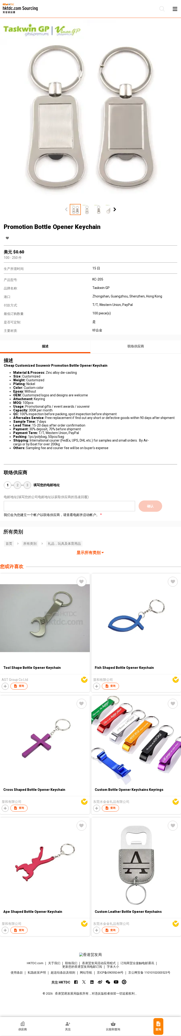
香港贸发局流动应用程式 (99, 963)
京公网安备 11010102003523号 (149, 972)
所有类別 (30, 543)
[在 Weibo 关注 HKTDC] (100, 982)
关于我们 (54, 963)
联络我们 (71, 963)
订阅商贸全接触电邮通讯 (137, 963)
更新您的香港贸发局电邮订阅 (82, 966)
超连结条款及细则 (63, 972)
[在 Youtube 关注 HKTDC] (116, 982)
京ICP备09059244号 (110, 972)
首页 (9, 543)
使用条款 (17, 972)
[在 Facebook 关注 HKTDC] (76, 982)
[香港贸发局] (90, 955)
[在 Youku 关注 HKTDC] (124, 982)
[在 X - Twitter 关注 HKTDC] (84, 982)
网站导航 (86, 972)
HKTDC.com (35, 963)
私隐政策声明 (37, 972)
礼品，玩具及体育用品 (64, 543)
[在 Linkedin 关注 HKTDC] (92, 982)
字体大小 (113, 966)
